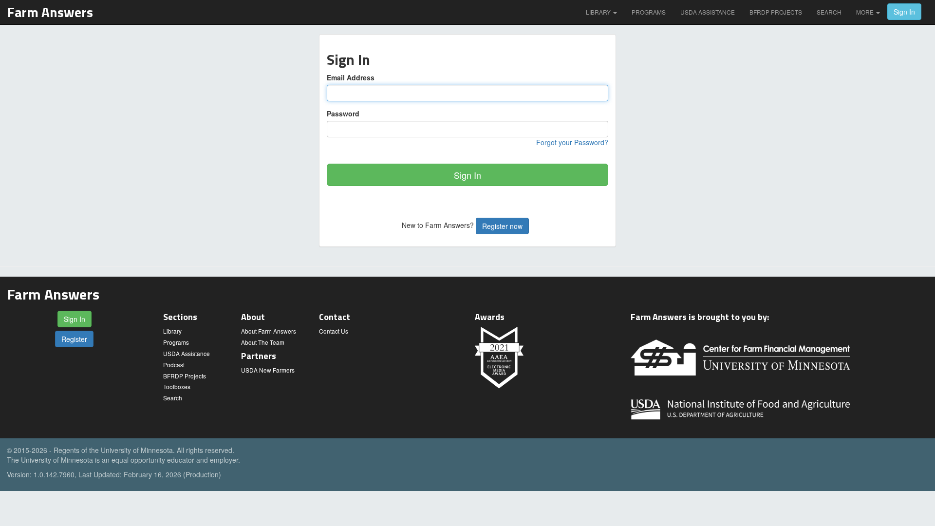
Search (829, 12)
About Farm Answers (268, 331)
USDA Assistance (707, 12)
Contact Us (333, 331)
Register (74, 339)
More (865, 12)
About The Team (262, 342)
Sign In (904, 12)
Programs (649, 12)
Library (599, 12)
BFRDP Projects (775, 12)
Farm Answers (50, 11)
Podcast (174, 364)
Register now (502, 226)
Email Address (350, 77)
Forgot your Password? (572, 142)
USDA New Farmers (268, 370)
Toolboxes (176, 386)
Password (343, 113)
